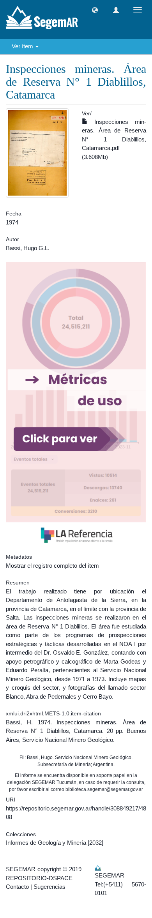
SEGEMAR (20, 869)
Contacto (17, 886)
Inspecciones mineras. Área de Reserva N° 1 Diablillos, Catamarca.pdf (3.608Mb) (114, 139)
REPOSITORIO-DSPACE (39, 878)
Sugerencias (49, 886)
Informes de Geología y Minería (46, 842)
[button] (95, 10)
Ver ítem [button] (23, 46)
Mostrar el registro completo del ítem (52, 565)
